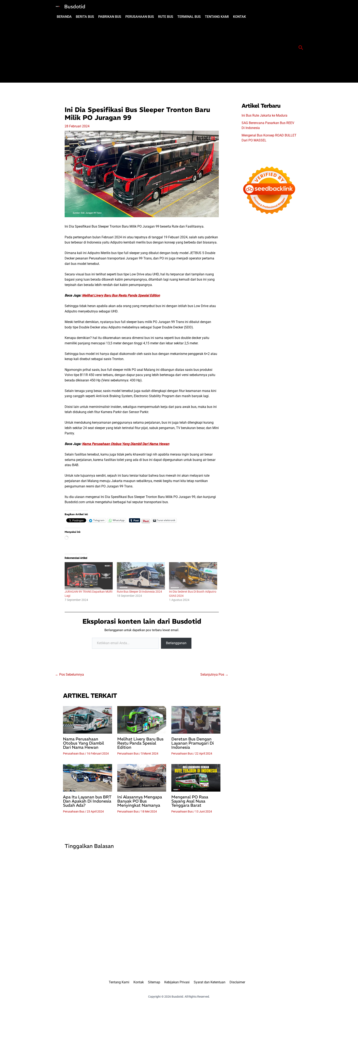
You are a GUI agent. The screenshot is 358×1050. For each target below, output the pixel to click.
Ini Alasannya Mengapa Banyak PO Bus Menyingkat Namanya (139, 801)
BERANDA (64, 17)
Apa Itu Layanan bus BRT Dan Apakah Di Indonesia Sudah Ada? (87, 801)
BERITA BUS (85, 17)
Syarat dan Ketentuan (209, 982)
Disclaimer (237, 982)
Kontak (138, 982)
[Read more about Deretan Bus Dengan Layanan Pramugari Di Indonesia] (195, 719)
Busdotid (74, 6)
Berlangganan (176, 643)
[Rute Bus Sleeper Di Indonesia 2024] (141, 576)
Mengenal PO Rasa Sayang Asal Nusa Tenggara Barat (189, 801)
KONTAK (239, 17)
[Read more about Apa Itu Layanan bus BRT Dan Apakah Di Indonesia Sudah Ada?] (87, 778)
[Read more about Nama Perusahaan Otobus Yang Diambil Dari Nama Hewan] (87, 719)
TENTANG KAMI (217, 17)
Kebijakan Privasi (177, 982)
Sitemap (154, 982)
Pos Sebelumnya (69, 674)
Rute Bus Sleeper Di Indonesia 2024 (139, 591)
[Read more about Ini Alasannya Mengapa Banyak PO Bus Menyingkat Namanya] (141, 778)
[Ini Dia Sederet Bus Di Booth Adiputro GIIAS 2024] (193, 576)
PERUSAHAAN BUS (139, 17)
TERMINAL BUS (189, 17)
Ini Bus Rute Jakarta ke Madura (264, 115)
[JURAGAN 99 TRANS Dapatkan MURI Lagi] (89, 576)
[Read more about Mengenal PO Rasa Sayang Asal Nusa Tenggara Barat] (195, 778)
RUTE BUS (165, 17)
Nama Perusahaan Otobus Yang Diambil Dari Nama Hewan (125, 444)
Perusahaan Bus (73, 753)
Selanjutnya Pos (214, 674)
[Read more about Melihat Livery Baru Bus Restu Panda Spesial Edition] (141, 719)
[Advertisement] (171, 52)
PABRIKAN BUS (109, 17)
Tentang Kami (119, 982)
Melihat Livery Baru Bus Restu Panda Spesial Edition (121, 295)
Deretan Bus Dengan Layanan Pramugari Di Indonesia (192, 743)
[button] (301, 47)
